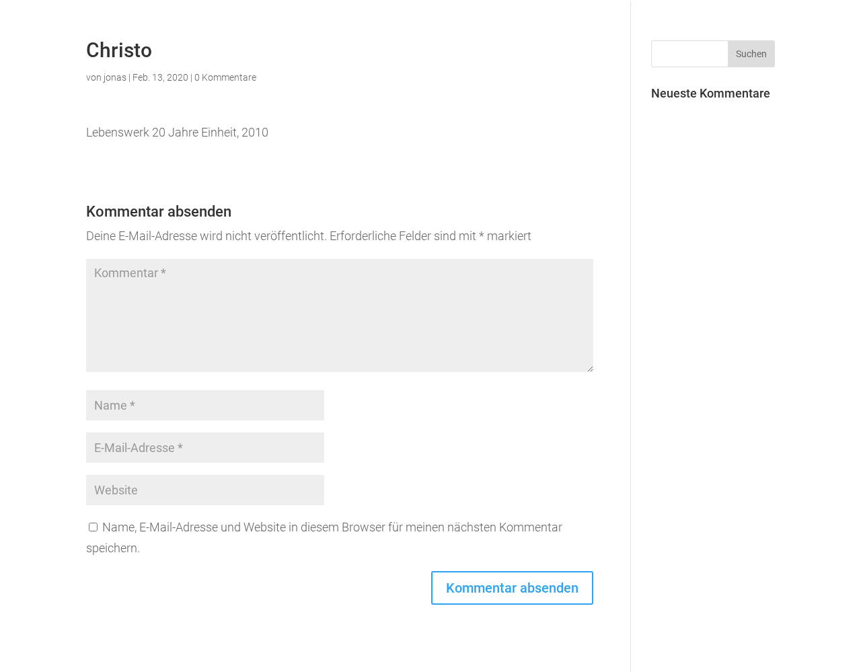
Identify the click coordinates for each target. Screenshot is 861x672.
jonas (115, 77)
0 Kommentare (225, 77)
